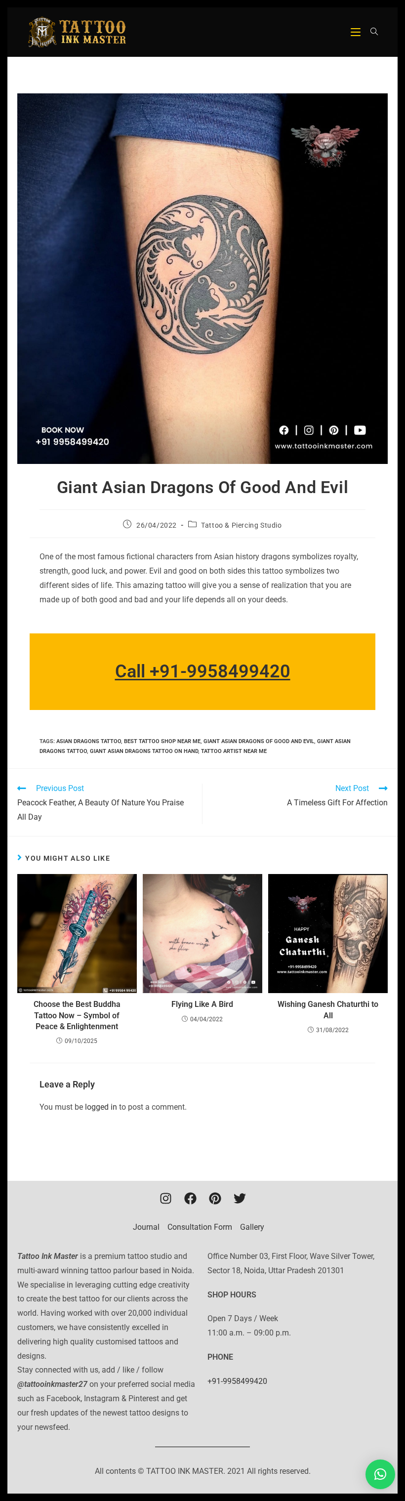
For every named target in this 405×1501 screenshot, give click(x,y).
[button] (380, 1474)
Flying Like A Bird (202, 1004)
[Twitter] (239, 1198)
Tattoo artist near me (234, 751)
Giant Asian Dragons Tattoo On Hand (144, 751)
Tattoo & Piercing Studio (241, 525)
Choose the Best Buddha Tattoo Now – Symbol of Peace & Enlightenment (77, 1015)
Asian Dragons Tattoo (88, 741)
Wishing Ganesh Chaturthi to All (328, 1010)
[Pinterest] (214, 1198)
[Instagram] (165, 1198)
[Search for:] (370, 32)
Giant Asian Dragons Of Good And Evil (258, 741)
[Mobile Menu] (357, 32)
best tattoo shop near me (162, 741)
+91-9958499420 (237, 1381)
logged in (101, 1107)
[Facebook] (190, 1198)
